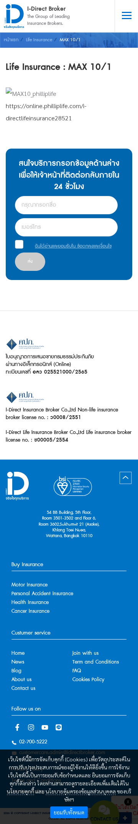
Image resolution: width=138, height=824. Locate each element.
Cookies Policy (88, 679)
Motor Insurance (30, 585)
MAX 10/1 (70, 40)
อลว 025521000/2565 (60, 372)
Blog (16, 671)
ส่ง (30, 261)
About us (21, 679)
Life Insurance (39, 40)
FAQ (76, 671)
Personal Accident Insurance (42, 593)
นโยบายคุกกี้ (20, 791)
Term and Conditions (95, 662)
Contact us (23, 688)
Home (18, 653)
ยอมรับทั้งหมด (69, 812)
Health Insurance (30, 602)
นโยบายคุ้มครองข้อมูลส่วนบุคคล (81, 791)
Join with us (85, 653)
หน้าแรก (11, 40)
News (18, 662)
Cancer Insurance (30, 611)
